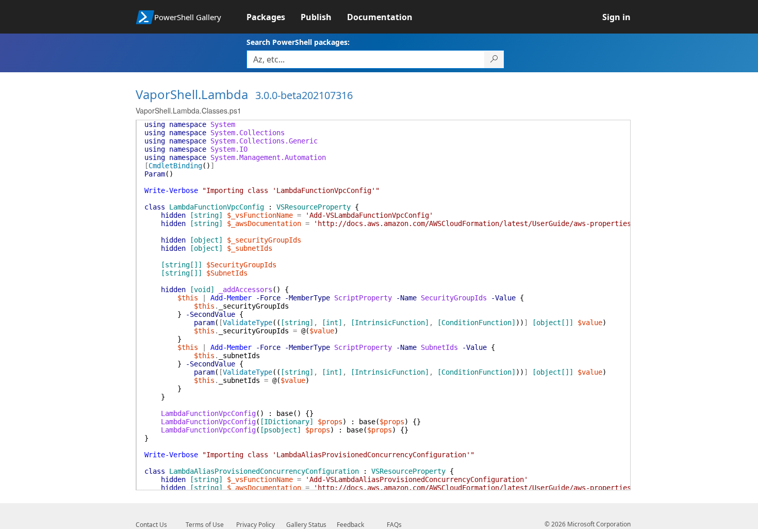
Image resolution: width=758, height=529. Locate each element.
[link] (273, 17)
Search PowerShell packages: (298, 42)
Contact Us (151, 524)
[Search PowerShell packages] (494, 59)
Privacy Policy (255, 524)
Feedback (350, 524)
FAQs (394, 524)
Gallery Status (306, 524)
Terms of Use (205, 524)
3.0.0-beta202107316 (304, 95)
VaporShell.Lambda (192, 94)
